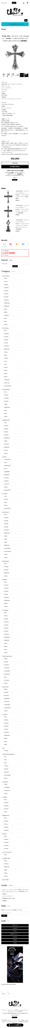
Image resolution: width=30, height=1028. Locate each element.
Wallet (5, 312)
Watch (5, 542)
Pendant (6, 290)
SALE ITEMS (6, 879)
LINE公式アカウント (15, 934)
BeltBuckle (6, 306)
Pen (5, 756)
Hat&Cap (6, 315)
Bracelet (6, 293)
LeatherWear (7, 459)
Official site (15, 925)
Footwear (6, 477)
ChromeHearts (6, 276)
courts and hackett (7, 852)
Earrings (6, 296)
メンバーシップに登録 (9, 172)
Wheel (5, 370)
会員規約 (4, 900)
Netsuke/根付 (7, 775)
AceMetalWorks (6, 389)
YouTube (15, 940)
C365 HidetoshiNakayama (9, 754)
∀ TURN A (5, 493)
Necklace (6, 287)
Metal (5, 373)
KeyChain (6, 299)
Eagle (5, 355)
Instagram (15, 928)
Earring (6, 342)
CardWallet (6, 787)
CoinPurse (6, 667)
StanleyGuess (6, 512)
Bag (5, 321)
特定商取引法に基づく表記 (8, 898)
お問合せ (4, 893)
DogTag (6, 284)
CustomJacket (7, 551)
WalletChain (7, 303)
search (14, 2)
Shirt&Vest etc (7, 465)
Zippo (5, 309)
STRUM (4, 457)
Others (6, 324)
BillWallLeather (6, 815)
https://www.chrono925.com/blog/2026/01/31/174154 (14, 154)
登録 (4, 915)
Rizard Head (5, 686)
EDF (4, 748)
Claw (5, 364)
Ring (5, 278)
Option (5, 557)
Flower (6, 367)
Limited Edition (7, 385)
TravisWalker (6, 610)
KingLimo (5, 833)
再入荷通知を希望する (15, 166)
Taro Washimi (6, 328)
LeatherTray (7, 790)
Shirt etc (6, 499)
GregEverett (5, 781)
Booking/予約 (7, 490)
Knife (5, 759)
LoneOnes (5, 714)
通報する (15, 177)
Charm (6, 281)
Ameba (15, 943)
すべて (4, 244)
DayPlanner (7, 674)
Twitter (15, 931)
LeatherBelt (7, 670)
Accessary (6, 484)
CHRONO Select (6, 858)
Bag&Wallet (7, 471)
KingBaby (5, 797)
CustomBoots (7, 548)
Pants (5, 468)
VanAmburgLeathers (7, 656)
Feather (6, 358)
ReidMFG (5, 579)
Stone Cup (6, 382)
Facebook (15, 937)
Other (5, 744)
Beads (5, 376)
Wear (5, 318)
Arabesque (6, 379)
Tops (5, 462)
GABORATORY (6, 420)
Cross (5, 361)
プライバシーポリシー (7, 896)
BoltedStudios (6, 561)
